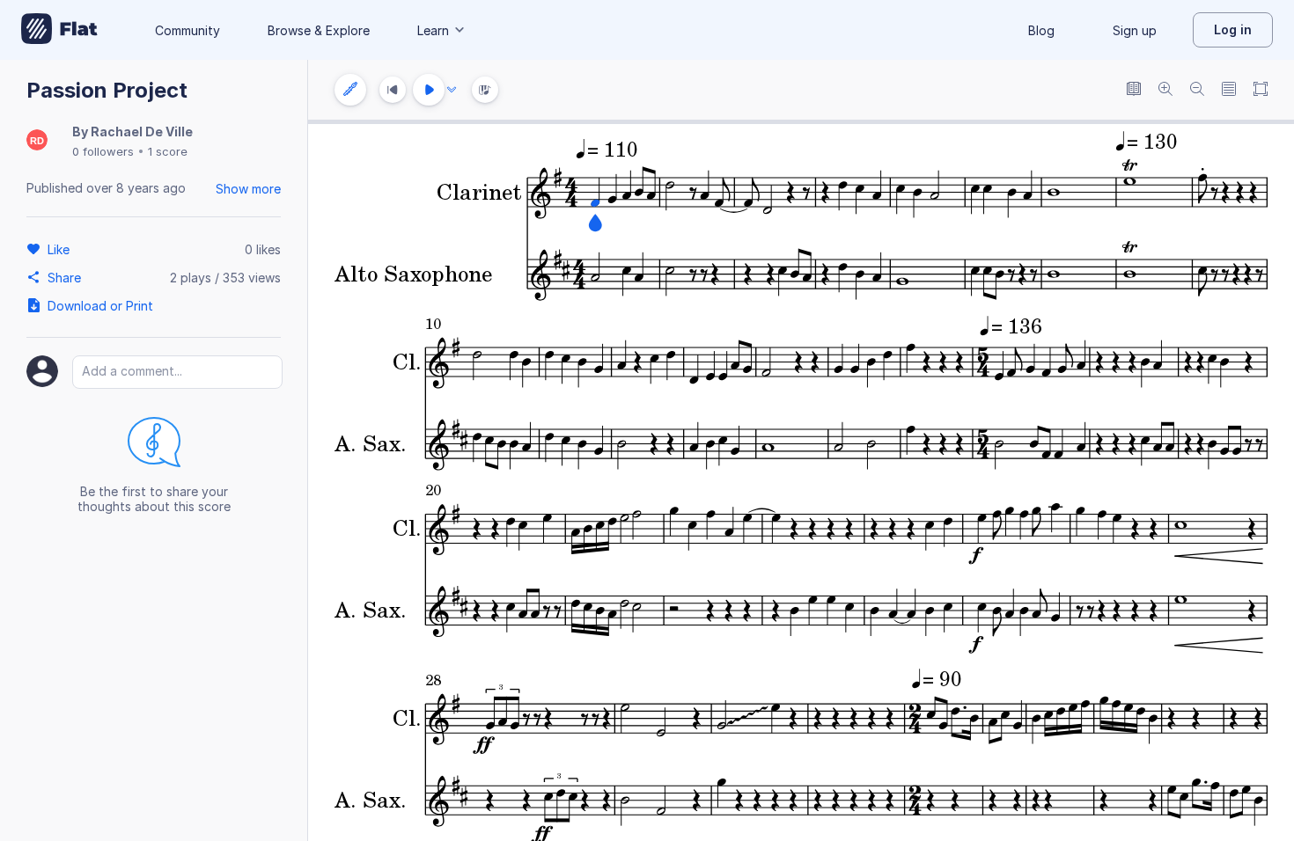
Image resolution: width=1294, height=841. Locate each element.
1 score (167, 151)
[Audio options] (452, 90)
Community (187, 30)
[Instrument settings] (350, 90)
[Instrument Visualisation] (485, 90)
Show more (248, 188)
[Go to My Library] (59, 30)
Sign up (1135, 30)
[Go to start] (392, 90)
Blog (1041, 30)
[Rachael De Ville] (37, 141)
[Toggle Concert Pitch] (1134, 90)
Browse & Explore (319, 30)
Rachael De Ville (142, 131)
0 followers (103, 151)
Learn (433, 30)
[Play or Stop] (429, 90)
